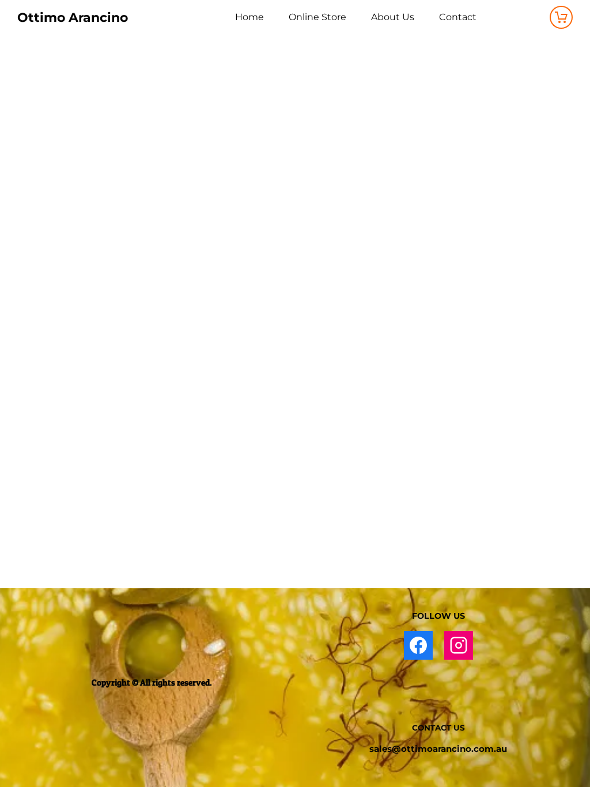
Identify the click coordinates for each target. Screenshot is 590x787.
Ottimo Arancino (72, 17)
